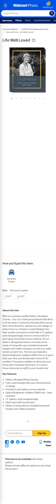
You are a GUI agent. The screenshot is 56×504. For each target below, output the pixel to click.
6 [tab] (34, 97)
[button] (33, 40)
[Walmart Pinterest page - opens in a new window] (18, 441)
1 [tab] (11, 97)
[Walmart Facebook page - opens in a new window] (7, 441)
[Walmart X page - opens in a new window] (12, 441)
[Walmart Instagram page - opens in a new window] (7, 445)
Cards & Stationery (42, 20)
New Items (7, 20)
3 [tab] (20, 97)
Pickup (18, 20)
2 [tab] (15, 97)
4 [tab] (25, 97)
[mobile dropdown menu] (5, 5)
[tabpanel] (28, 70)
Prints (27, 20)
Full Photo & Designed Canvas (34, 29)
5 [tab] (29, 97)
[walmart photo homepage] (25, 5)
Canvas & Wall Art (10, 29)
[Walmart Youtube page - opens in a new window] (23, 441)
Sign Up (42, 433)
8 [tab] (43, 97)
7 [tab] (39, 97)
